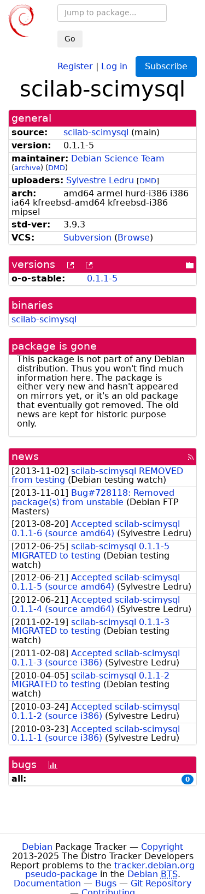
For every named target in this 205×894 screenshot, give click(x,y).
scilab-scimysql (95, 132)
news (25, 456)
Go (70, 38)
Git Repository (161, 883)
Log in (114, 66)
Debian (37, 847)
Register (75, 66)
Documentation (47, 883)
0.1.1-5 (102, 278)
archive (27, 168)
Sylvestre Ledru (100, 180)
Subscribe (166, 66)
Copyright (162, 847)
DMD (56, 168)
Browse (134, 237)
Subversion (87, 237)
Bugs (105, 883)
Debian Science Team (118, 158)
